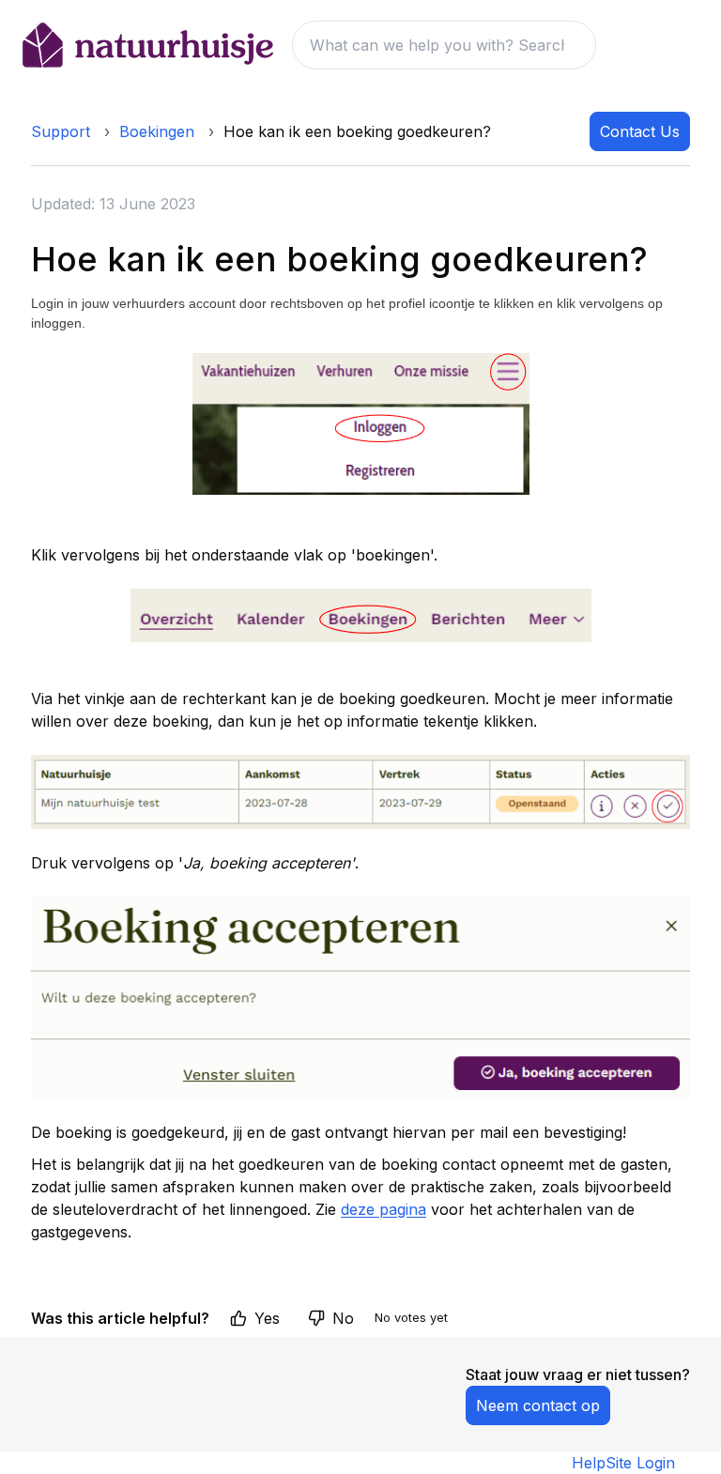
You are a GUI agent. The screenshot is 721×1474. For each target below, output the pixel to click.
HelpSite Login (623, 1462)
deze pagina (383, 1209)
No (343, 1318)
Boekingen (156, 131)
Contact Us (640, 131)
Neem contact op (538, 1405)
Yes (267, 1318)
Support (60, 131)
